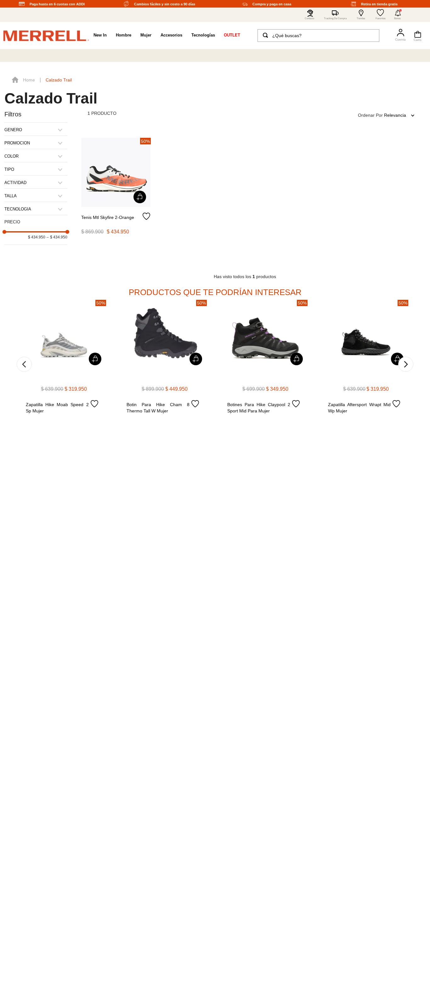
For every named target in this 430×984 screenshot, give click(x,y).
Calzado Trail (59, 80)
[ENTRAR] (397, 35)
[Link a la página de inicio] (23, 80)
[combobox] (318, 35)
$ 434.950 (36, 237)
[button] (398, 14)
